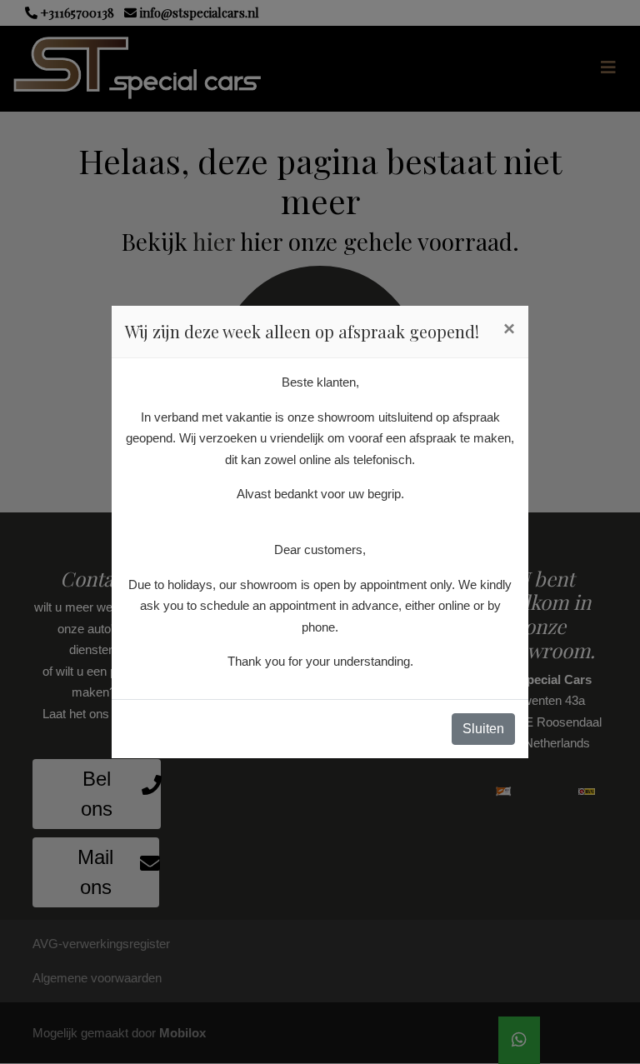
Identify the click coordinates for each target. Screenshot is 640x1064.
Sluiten (483, 729)
